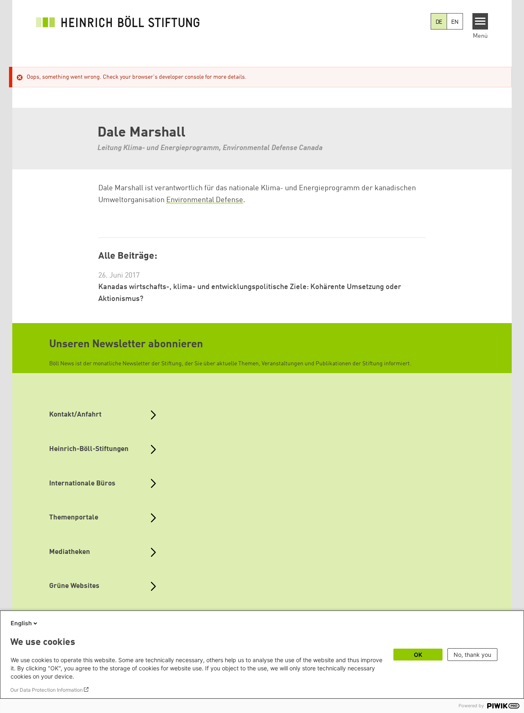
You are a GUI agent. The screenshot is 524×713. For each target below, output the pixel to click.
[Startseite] (118, 21)
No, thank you (472, 654)
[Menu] (480, 21)
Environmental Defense (204, 200)
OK (418, 654)
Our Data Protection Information (46, 690)
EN (454, 22)
